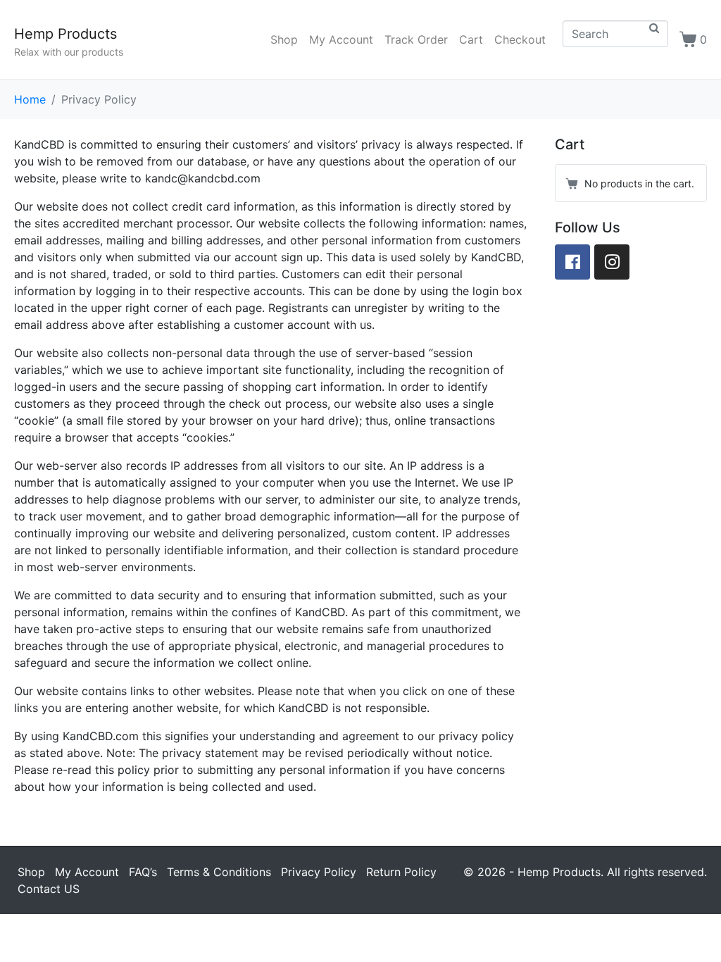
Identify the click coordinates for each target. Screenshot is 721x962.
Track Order (416, 39)
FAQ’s (143, 872)
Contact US (49, 889)
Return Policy (401, 872)
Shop (284, 39)
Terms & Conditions (219, 872)
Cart (471, 39)
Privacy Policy (318, 872)
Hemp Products (65, 33)
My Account (341, 39)
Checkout (520, 39)
